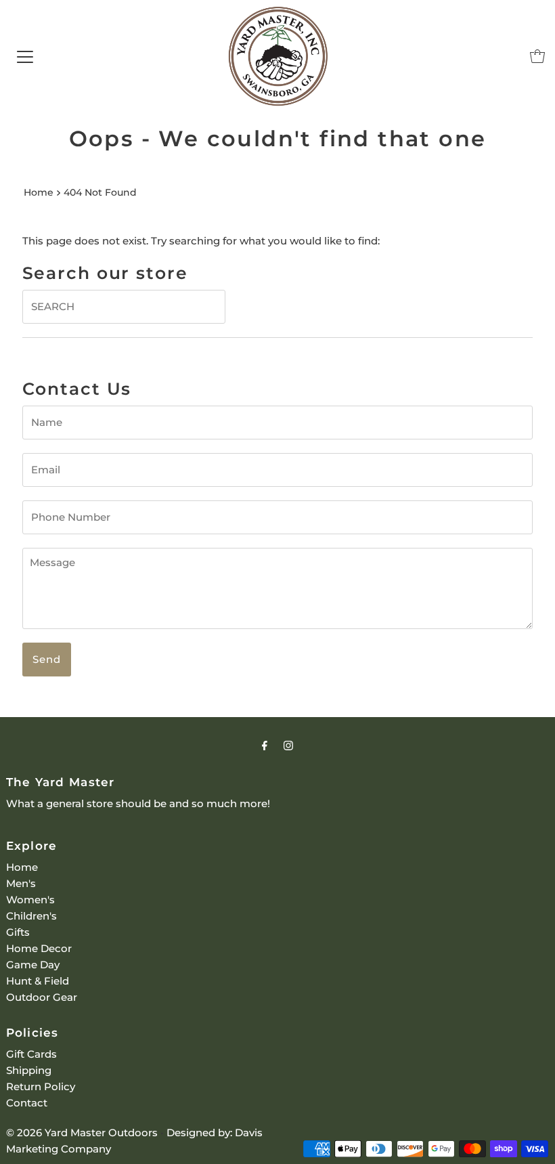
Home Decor (39, 948)
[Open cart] (537, 56)
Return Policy (40, 1086)
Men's (21, 883)
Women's (30, 899)
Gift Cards (31, 1054)
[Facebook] (264, 745)
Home (38, 192)
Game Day (33, 964)
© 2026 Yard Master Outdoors (82, 1132)
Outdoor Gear (41, 997)
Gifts (18, 932)
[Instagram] (288, 745)
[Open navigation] (25, 56)
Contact (26, 1102)
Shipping (28, 1070)
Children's (31, 915)
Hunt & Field (37, 980)
